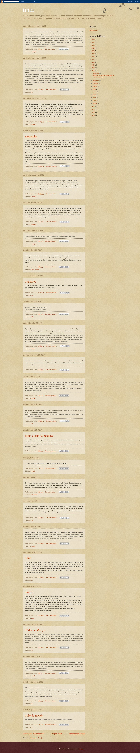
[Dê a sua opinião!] (62, 49)
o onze (29, 592)
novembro (96, 80)
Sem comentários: (50, 49)
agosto (95, 86)
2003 (93, 115)
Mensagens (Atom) (36, 738)
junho (95, 92)
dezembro (96, 73)
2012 (93, 56)
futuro (33, 349)
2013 (93, 54)
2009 (93, 65)
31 (32, 295)
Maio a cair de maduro (39, 436)
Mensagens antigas (77, 734)
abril (94, 97)
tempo (33, 546)
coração (33, 52)
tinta (28, 9)
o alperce (30, 281)
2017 (93, 42)
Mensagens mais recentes (33, 734)
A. (32, 169)
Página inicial (56, 734)
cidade (37, 269)
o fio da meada (34, 715)
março (95, 100)
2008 (93, 68)
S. (32, 92)
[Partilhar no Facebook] (66, 49)
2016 (93, 45)
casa (32, 269)
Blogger (82, 749)
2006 (93, 107)
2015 (93, 48)
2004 (93, 112)
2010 (93, 62)
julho (94, 89)
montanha (31, 136)
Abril (32, 618)
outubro (95, 83)
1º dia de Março (34, 630)
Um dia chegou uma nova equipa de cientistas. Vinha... (103, 76)
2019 (93, 39)
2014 (93, 51)
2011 (93, 59)
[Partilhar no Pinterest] (68, 49)
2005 (93, 109)
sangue (33, 124)
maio (94, 95)
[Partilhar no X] (64, 49)
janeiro (95, 103)
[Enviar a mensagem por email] (60, 49)
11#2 (28, 558)
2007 (93, 71)
